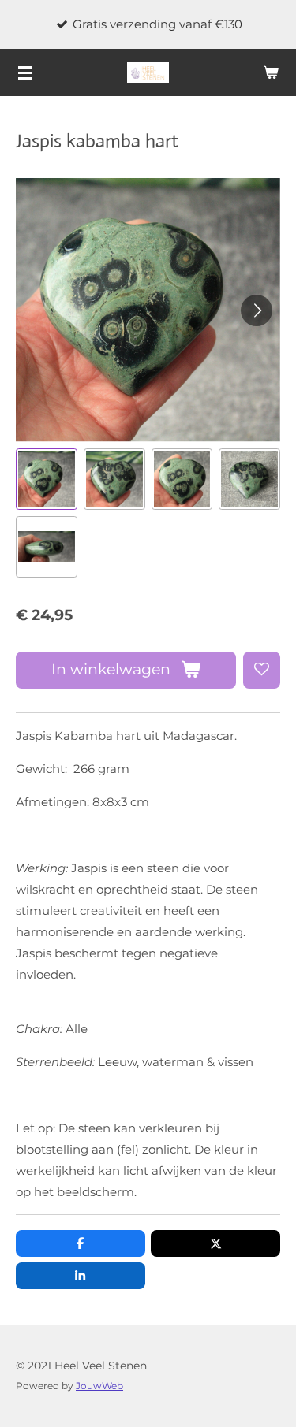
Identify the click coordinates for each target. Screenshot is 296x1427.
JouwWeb (99, 1386)
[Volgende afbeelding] (256, 310)
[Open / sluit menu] (25, 72)
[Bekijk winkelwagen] (270, 72)
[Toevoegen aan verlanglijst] (261, 670)
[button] (46, 479)
